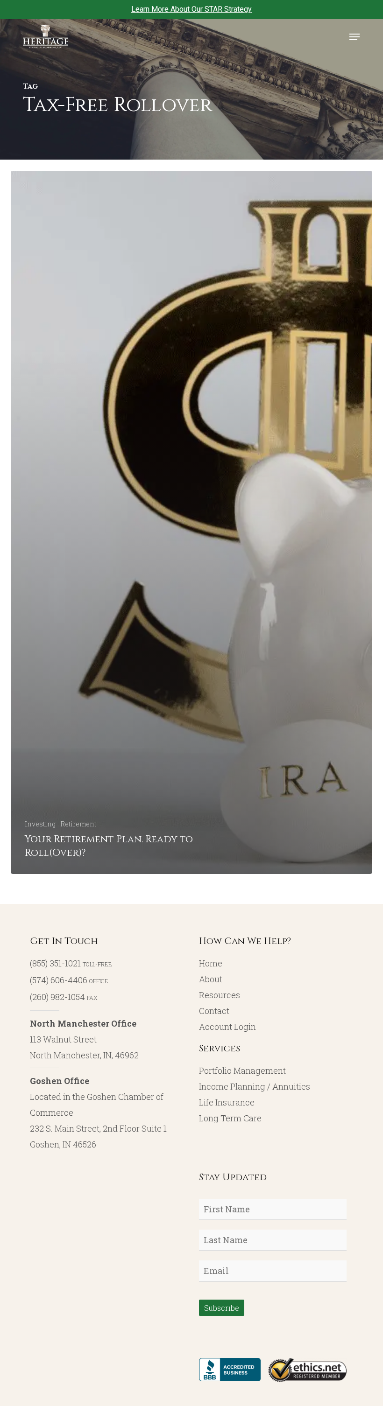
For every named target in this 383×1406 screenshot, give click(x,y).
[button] (354, 37)
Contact (214, 1010)
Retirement (78, 823)
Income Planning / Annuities (254, 1086)
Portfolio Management (242, 1070)
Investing (40, 823)
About (210, 979)
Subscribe (221, 1308)
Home (210, 963)
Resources (219, 994)
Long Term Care (230, 1118)
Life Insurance (227, 1102)
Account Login (227, 1026)
